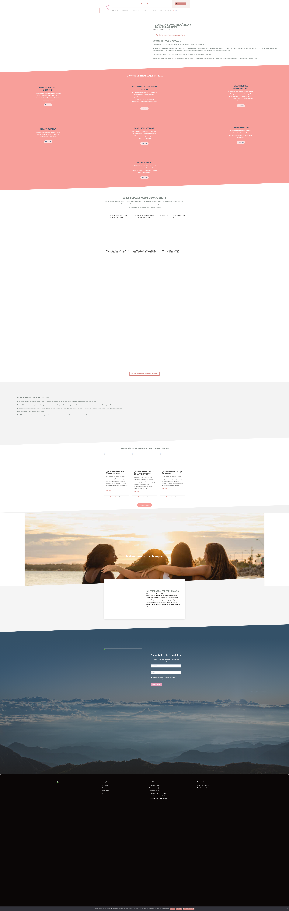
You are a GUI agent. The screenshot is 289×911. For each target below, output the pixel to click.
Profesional (135, 10)
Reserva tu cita (181, 3)
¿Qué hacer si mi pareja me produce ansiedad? (116, 475)
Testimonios (105, 790)
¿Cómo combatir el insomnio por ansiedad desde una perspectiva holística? (144, 475)
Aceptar (172, 908)
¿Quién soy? (115, 10)
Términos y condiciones (204, 788)
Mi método (105, 788)
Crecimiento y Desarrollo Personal (159, 796)
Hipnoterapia (146, 10)
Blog (161, 10)
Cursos (155, 10)
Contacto (168, 10)
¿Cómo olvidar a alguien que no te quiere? (172, 475)
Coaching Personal (154, 785)
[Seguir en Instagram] (144, 3)
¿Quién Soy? (105, 785)
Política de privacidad (188, 908)
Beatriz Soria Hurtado (111, 496)
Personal (125, 10)
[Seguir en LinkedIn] (147, 3)
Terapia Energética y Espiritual (158, 798)
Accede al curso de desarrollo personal (144, 374)
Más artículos (145, 505)
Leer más (48, 105)
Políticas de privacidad (203, 785)
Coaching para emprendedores (158, 793)
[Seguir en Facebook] (141, 3)
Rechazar (179, 908)
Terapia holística (154, 790)
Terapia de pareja (154, 788)
